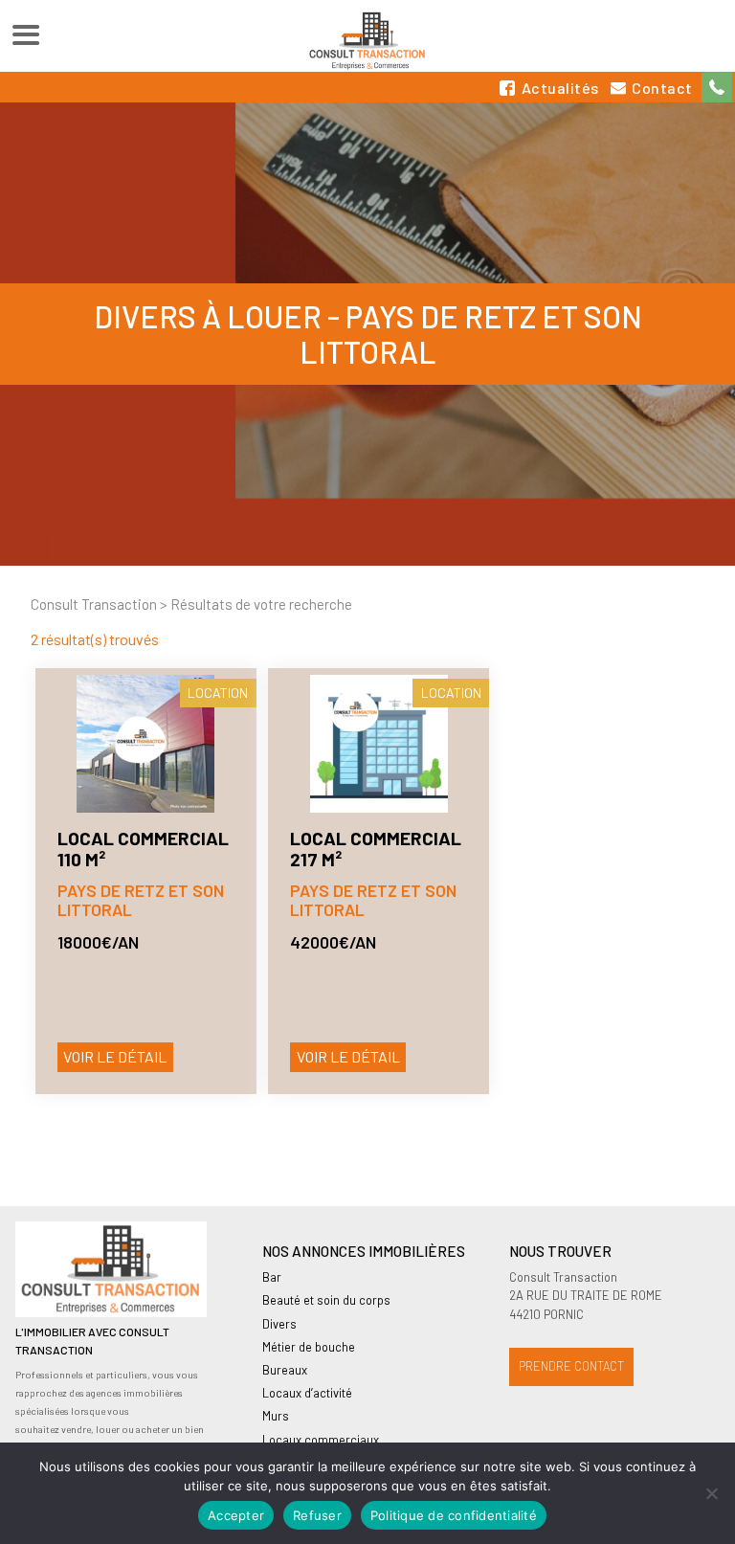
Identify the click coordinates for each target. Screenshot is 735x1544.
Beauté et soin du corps (326, 1300)
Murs (275, 1415)
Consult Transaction (94, 604)
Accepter (236, 1515)
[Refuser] (711, 1493)
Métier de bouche (308, 1346)
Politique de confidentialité (453, 1515)
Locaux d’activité (307, 1392)
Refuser (317, 1515)
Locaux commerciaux (320, 1439)
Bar (271, 1277)
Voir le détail (115, 1056)
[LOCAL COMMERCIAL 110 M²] (146, 744)
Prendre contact (571, 1366)
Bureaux (284, 1369)
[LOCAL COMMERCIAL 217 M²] (378, 744)
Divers (279, 1323)
